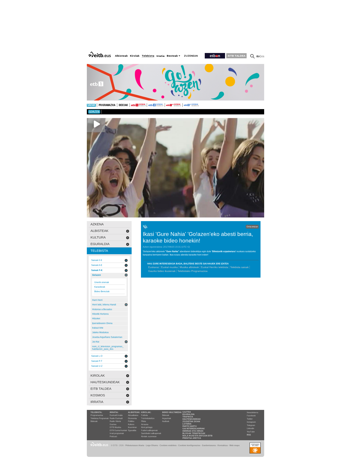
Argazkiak (166, 418)
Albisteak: (134, 412)
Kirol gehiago (146, 427)
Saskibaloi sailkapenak (151, 433)
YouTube (251, 432)
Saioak (91, 105)
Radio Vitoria (115, 421)
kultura (98, 237)
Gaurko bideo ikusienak (162, 271)
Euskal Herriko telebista (214, 267)
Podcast (113, 436)
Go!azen (94, 112)
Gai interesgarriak (193, 428)
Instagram (251, 422)
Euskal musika (169, 267)
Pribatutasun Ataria (134, 445)
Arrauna (144, 424)
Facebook (251, 415)
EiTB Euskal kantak (118, 430)
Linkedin (250, 428)
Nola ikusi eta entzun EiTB (197, 436)
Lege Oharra (152, 445)
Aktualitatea (133, 415)
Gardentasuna (209, 445)
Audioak (165, 421)
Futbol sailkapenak (149, 430)
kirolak (97, 375)
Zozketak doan (191, 421)
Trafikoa (187, 417)
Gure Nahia (172, 251)
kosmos (97, 395)
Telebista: (96, 412)
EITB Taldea (100, 389)
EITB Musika (115, 427)
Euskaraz (153, 267)
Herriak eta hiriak (192, 431)
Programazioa (107, 105)
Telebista (99, 251)
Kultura (131, 424)
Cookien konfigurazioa (189, 445)
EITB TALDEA (236, 55)
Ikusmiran (132, 427)
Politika (131, 421)
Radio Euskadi (116, 418)
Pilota (143, 421)
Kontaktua (223, 445)
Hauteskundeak (191, 419)
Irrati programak (117, 433)
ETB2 (156, 105)
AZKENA (97, 224)
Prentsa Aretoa (191, 438)
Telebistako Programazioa (192, 271)
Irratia (96, 402)
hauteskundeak (105, 382)
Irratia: (114, 412)
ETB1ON (166, 104)
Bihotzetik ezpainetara (223, 251)
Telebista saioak (239, 267)
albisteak (99, 231)
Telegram (251, 425)
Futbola (144, 415)
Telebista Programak (99, 418)
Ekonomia (132, 418)
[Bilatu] (252, 56)
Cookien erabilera (168, 445)
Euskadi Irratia (116, 415)
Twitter (250, 419)
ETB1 (138, 105)
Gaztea (113, 424)
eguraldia (100, 244)
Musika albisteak (189, 267)
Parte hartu (189, 426)
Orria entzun (252, 227)
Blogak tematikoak (193, 433)
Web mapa (234, 445)
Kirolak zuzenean (148, 436)
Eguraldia (132, 430)
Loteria (186, 424)
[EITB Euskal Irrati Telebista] (100, 54)
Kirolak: (146, 412)
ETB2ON (184, 104)
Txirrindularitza (147, 418)
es (262, 56)
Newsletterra (252, 412)
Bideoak (123, 105)
